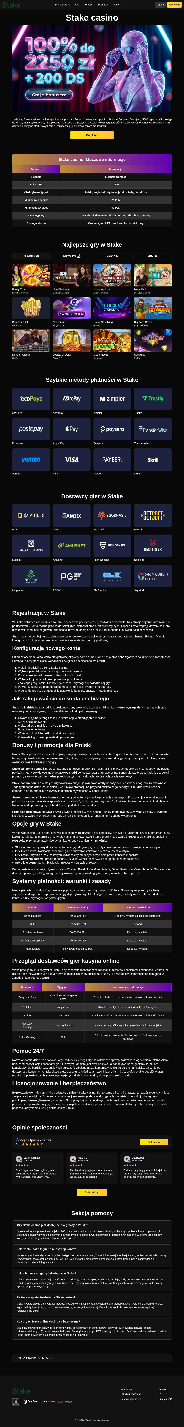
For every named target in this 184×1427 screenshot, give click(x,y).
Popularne (29, 256)
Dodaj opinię (154, 1142)
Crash (110, 256)
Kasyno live (69, 256)
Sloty (150, 256)
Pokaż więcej (92, 1192)
